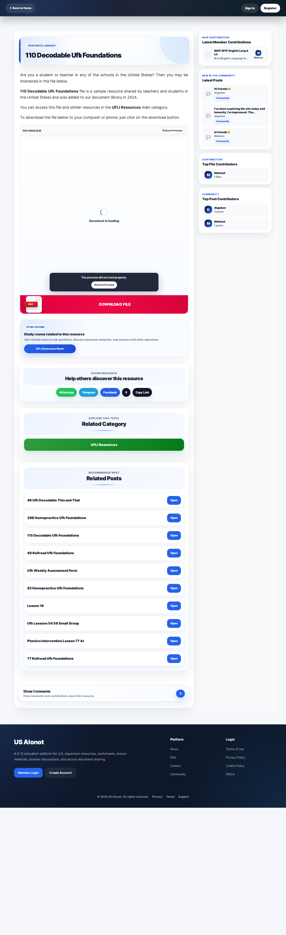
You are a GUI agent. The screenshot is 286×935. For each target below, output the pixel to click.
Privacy (157, 796)
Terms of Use (235, 749)
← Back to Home (20, 8)
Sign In (250, 8)
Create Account (60, 772)
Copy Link (142, 392)
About (174, 749)
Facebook (110, 392)
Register (270, 8)
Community (222, 98)
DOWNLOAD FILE (115, 304)
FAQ (173, 757)
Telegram (88, 392)
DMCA (230, 774)
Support (183, 796)
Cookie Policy (235, 766)
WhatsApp (66, 392)
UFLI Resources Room (50, 348)
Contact (175, 766)
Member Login (28, 772)
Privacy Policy (235, 757)
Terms (170, 796)
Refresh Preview (172, 130)
